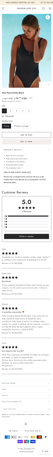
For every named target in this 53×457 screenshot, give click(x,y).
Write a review (26, 236)
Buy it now (26, 142)
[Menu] (3, 8)
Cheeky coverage (21, 127)
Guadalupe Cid (29, 449)
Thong (7, 127)
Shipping (4, 101)
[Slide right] (48, 85)
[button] (43, 8)
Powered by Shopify (27, 452)
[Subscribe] (49, 409)
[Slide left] (42, 85)
